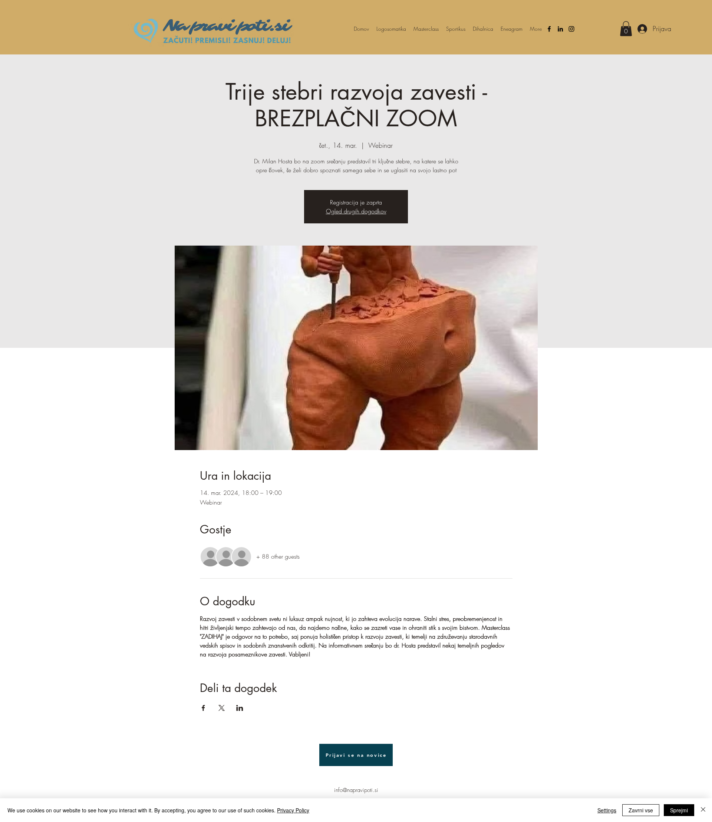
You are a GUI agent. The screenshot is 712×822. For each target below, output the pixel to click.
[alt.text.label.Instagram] (571, 29)
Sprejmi (679, 810)
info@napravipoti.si (356, 790)
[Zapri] (703, 810)
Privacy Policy (293, 810)
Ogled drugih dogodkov (356, 211)
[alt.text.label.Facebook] (549, 29)
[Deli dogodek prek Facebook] (203, 708)
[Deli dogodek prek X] (221, 708)
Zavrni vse (641, 810)
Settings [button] (606, 810)
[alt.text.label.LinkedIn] (560, 29)
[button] (626, 28)
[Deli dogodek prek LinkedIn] (239, 708)
